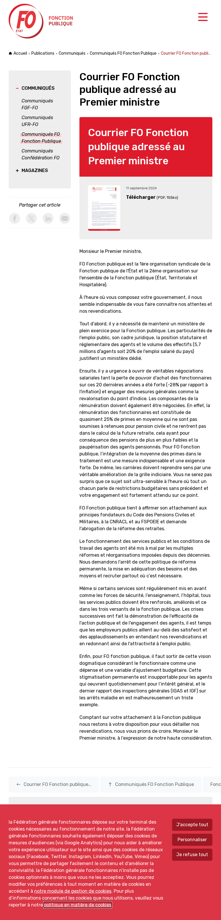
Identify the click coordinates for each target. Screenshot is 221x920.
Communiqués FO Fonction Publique (123, 53)
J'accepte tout (192, 824)
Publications (42, 53)
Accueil (20, 53)
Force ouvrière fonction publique (42, 21)
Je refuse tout (192, 854)
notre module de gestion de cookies (72, 891)
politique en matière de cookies (77, 905)
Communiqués (72, 53)
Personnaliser (192, 839)
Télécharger (141, 197)
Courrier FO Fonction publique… (53, 784)
